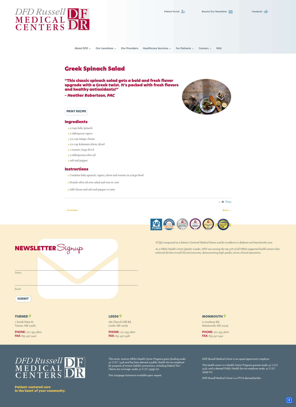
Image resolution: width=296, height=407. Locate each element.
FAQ (219, 48)
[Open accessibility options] (289, 400)
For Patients (183, 48)
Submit (23, 299)
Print (228, 201)
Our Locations (104, 48)
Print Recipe (76, 111)
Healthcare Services (155, 48)
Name (18, 272)
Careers (204, 48)
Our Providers (129, 48)
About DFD (81, 48)
